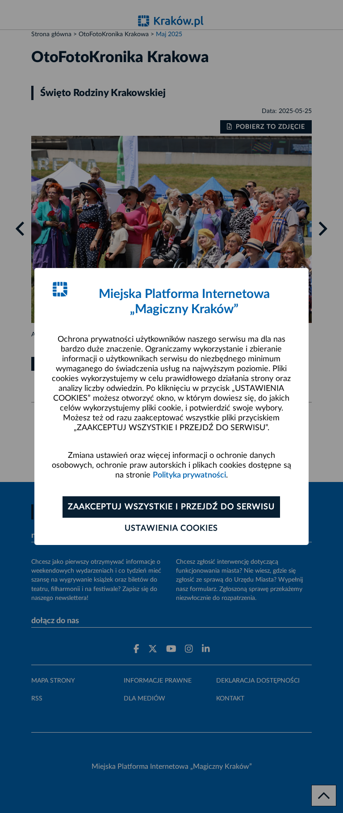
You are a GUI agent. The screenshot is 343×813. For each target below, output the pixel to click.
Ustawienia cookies (171, 528)
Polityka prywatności (189, 475)
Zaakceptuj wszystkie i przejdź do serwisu (171, 507)
